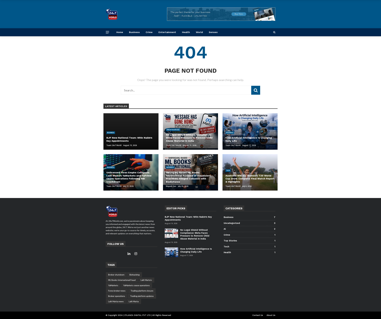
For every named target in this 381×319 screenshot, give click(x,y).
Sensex (213, 32)
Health (186, 32)
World (199, 32)
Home (119, 32)
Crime (149, 32)
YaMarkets (113, 285)
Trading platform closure (142, 290)
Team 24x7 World (113, 145)
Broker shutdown (116, 274)
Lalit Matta (134, 301)
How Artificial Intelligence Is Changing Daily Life (196, 250)
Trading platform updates (142, 296)
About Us (271, 315)
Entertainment (167, 32)
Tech (228, 170)
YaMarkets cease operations (136, 285)
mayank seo (171, 186)
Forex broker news (116, 290)
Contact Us (257, 315)
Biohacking (134, 274)
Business (134, 32)
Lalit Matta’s (146, 280)
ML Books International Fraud (122, 280)
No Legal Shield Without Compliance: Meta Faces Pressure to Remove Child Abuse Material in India (194, 234)
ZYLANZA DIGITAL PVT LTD (137, 315)
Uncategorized (173, 130)
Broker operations (116, 296)
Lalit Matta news (116, 301)
